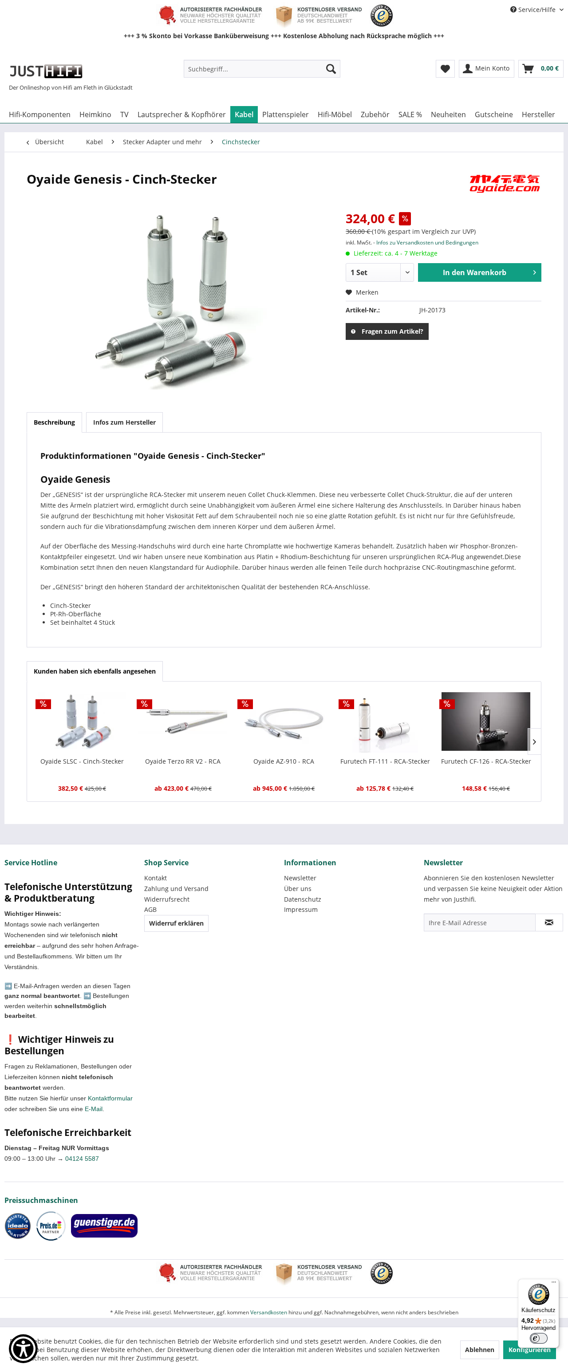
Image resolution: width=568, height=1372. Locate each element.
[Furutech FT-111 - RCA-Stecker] (385, 721)
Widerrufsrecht (166, 899)
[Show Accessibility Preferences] (23, 1348)
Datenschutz (302, 899)
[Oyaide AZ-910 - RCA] (284, 721)
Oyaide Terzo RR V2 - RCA (183, 761)
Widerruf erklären (176, 923)
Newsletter (300, 878)
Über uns (298, 888)
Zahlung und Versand (176, 888)
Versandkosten (268, 1312)
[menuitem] (262, 69)
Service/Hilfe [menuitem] (537, 9)
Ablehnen (479, 1349)
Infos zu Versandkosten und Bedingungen (427, 242)
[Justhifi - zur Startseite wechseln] (46, 71)
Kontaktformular (110, 1098)
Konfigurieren (530, 1349)
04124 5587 (82, 1158)
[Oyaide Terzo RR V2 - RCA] (183, 721)
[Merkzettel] (445, 69)
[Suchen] (331, 69)
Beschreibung (54, 422)
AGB (150, 909)
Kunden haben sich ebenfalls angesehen (95, 671)
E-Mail (94, 1108)
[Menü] (553, 1284)
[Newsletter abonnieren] (549, 922)
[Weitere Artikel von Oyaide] (504, 187)
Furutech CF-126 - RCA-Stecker (486, 761)
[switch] (539, 1338)
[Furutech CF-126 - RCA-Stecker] (486, 721)
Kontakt (155, 878)
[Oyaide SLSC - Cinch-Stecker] (82, 721)
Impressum (301, 909)
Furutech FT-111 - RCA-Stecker (385, 761)
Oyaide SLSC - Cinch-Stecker (82, 761)
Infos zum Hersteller (124, 422)
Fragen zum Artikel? (392, 331)
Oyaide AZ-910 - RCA (283, 761)
